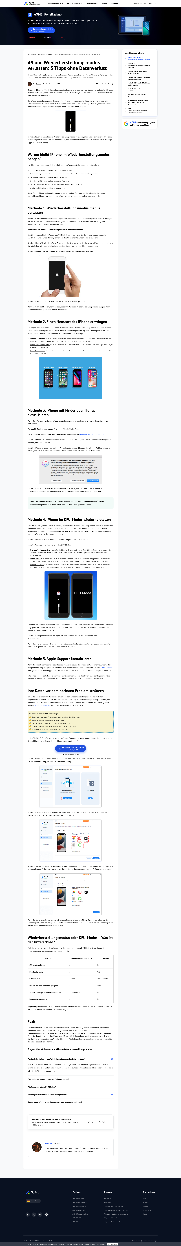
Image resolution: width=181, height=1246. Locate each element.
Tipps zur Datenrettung (111, 1218)
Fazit (129, 108)
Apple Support (106, 667)
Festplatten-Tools (73, 3)
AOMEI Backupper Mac (79, 1202)
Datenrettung (91, 3)
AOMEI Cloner (76, 1222)
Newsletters (147, 1210)
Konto (151, 3)
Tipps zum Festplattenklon (112, 1222)
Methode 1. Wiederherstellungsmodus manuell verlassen (139, 65)
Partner (104, 3)
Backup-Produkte (54, 3)
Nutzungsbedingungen (150, 1241)
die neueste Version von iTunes (91, 434)
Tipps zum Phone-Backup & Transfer (116, 1210)
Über (144, 1198)
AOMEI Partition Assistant (80, 1214)
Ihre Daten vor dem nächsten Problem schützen (137, 96)
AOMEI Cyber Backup (79, 1206)
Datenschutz (136, 1241)
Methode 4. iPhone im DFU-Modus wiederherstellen (139, 84)
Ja (92, 1122)
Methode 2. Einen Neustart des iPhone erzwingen (137, 72)
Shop (144, 3)
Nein (104, 1122)
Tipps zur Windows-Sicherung (113, 1206)
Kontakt (145, 1202)
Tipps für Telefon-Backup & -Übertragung (50, 54)
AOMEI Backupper (78, 1198)
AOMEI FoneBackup (33, 54)
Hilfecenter (107, 1198)
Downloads (137, 3)
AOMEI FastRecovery (78, 1218)
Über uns (114, 3)
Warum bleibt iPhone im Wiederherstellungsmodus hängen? (139, 58)
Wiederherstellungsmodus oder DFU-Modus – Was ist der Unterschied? (138, 103)
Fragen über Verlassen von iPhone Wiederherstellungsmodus (138, 111)
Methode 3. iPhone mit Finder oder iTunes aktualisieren (139, 78)
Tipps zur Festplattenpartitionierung (116, 1214)
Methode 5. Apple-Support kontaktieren (136, 90)
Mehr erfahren (100, 1244)
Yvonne (38, 84)
